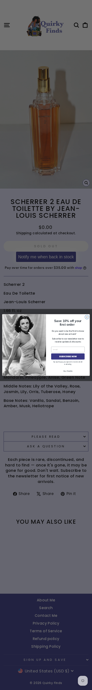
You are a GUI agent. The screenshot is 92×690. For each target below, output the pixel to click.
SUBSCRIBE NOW (68, 356)
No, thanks (67, 370)
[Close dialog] (87, 317)
